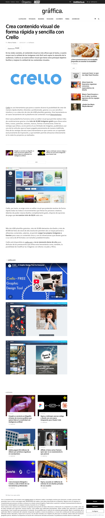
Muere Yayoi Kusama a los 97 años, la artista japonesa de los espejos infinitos (90, 97)
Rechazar (95, 506)
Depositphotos (55, 114)
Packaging (50, 19)
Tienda (17, 2)
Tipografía (32, 19)
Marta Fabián (12, 42)
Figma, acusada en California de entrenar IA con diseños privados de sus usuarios (52, 484)
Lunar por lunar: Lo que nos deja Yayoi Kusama (90, 74)
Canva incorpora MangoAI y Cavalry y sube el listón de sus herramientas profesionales (19, 484)
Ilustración (22, 19)
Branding (41, 19)
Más (36, 162)
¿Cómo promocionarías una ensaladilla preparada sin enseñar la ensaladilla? (84, 60)
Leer (74, 68)
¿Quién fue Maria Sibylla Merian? (88, 105)
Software (31, 42)
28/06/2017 (22, 42)
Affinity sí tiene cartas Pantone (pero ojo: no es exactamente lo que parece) (52, 452)
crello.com (29, 242)
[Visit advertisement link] (79, 2)
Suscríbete (59, 19)
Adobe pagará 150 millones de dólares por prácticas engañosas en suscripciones (20, 452)
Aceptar (95, 501)
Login (89, 2)
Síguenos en (13, 48)
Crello (8, 107)
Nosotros (8, 2)
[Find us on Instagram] (70, 2)
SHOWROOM (75, 19)
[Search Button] (98, 19)
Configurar (95, 511)
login (12, 495)
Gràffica (13, 424)
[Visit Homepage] (52, 11)
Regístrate (94, 2)
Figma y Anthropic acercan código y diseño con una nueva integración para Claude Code (56, 152)
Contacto (13, 2)
